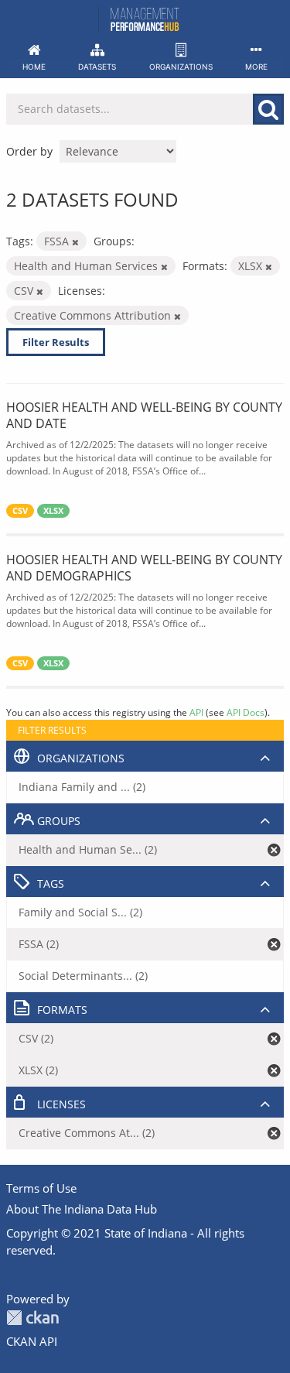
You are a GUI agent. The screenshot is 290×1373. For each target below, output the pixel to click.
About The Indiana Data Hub (81, 1209)
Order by (29, 151)
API (196, 712)
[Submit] (268, 109)
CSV (20, 510)
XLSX (53, 510)
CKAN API (31, 1341)
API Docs (245, 712)
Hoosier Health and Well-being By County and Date (144, 415)
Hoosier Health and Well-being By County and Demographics (144, 567)
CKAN (32, 1318)
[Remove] (75, 242)
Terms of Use (41, 1188)
